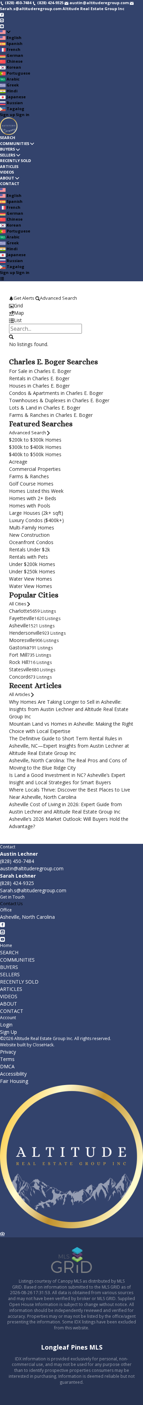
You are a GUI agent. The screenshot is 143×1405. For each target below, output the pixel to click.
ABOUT (7, 178)
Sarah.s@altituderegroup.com (33, 890)
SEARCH (7, 137)
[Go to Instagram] (2, 20)
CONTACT (9, 183)
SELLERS (7, 155)
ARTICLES (9, 166)
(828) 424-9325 (17, 883)
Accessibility (13, 1073)
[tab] (71, 305)
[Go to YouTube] (2, 25)
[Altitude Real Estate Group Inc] (71, 1227)
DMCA (7, 1066)
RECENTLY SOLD (15, 160)
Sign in (23, 114)
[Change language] (5, 32)
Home (6, 945)
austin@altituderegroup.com (32, 868)
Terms (7, 1059)
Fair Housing (14, 1081)
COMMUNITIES (14, 143)
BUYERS (7, 149)
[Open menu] (2, 278)
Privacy (8, 1051)
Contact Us (11, 903)
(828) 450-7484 (17, 861)
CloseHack (43, 1045)
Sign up (7, 114)
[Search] (11, 337)
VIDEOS (7, 172)
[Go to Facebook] (2, 14)
